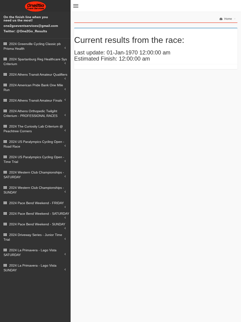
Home (228, 19)
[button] (76, 6)
